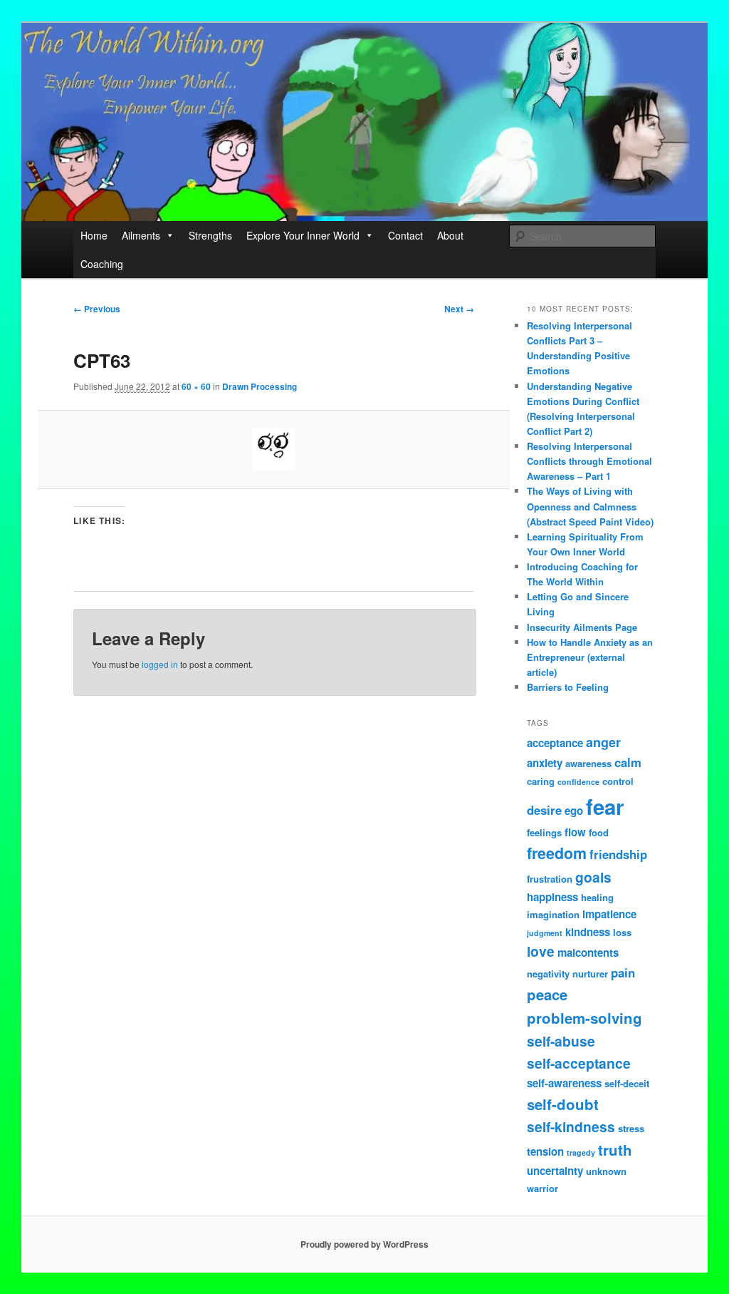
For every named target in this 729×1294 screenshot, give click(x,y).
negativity (548, 973)
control (618, 781)
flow (575, 832)
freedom (557, 853)
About (450, 235)
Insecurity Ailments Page (582, 627)
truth (615, 1149)
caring (541, 781)
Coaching (101, 264)
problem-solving (584, 1017)
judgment (544, 933)
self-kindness (571, 1126)
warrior (542, 1188)
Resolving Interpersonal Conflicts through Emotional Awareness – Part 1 (589, 461)
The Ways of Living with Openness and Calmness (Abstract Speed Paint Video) (590, 506)
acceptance (555, 743)
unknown (606, 1171)
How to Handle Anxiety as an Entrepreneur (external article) (590, 657)
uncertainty (555, 1171)
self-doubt (563, 1104)
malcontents (588, 952)
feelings (544, 832)
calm (627, 762)
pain (623, 972)
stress (631, 1128)
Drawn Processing (259, 386)
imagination (553, 914)
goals (593, 877)
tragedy (581, 1152)
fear (605, 806)
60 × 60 (196, 386)
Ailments (141, 235)
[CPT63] (274, 449)
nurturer (590, 973)
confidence (578, 781)
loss (622, 932)
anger (603, 742)
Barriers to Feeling (568, 687)
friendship (618, 854)
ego (574, 810)
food (599, 832)
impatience (609, 914)
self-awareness (564, 1083)
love (541, 951)
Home (93, 235)
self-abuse (561, 1041)
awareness (588, 763)
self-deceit (626, 1083)
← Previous (96, 308)
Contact (405, 235)
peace (547, 994)
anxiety (544, 763)
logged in (160, 664)
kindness (587, 932)
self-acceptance (579, 1063)
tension (545, 1151)
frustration (549, 878)
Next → (459, 308)
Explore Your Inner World (303, 235)
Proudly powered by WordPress (364, 1244)
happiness (552, 897)
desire (544, 809)
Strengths (210, 235)
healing (597, 897)
